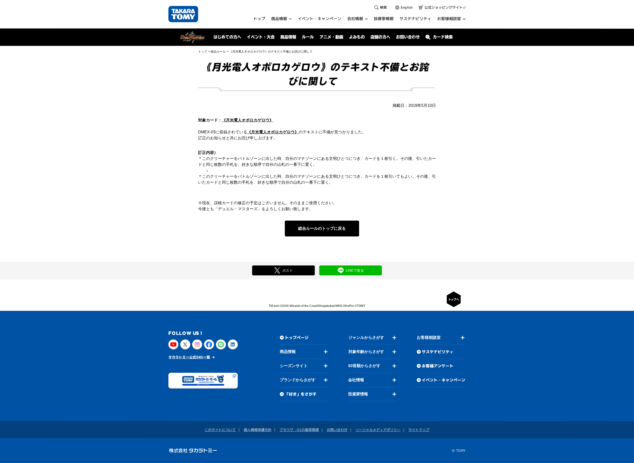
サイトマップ (418, 429)
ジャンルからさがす (366, 337)
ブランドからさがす (298, 380)
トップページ (297, 337)
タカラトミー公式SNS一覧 (189, 357)
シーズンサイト (294, 366)
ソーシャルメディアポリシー (377, 429)
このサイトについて (220, 429)
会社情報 (356, 380)
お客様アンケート (437, 366)
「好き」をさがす (301, 394)
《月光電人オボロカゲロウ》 (247, 120)
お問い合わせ (408, 37)
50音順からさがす (364, 366)
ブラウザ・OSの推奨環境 (299, 429)
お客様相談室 (429, 337)
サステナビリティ (437, 351)
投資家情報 (358, 394)
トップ (202, 51)
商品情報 (288, 351)
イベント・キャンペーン (443, 380)
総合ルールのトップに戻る (322, 228)
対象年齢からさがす (366, 351)
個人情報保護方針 (257, 429)
